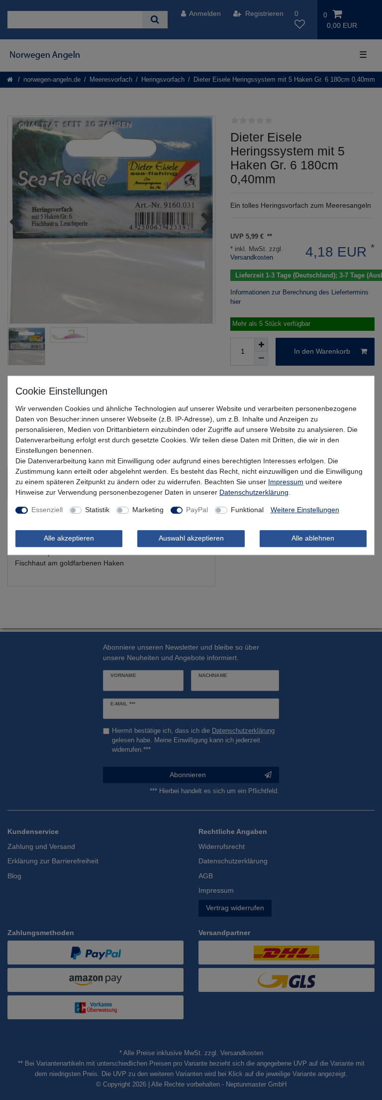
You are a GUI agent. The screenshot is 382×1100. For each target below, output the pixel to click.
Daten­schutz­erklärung (253, 492)
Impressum (285, 482)
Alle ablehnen (312, 538)
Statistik (97, 510)
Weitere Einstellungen (305, 510)
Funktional (247, 510)
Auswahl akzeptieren (191, 538)
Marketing (148, 510)
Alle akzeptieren (69, 538)
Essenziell (47, 510)
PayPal (197, 510)
